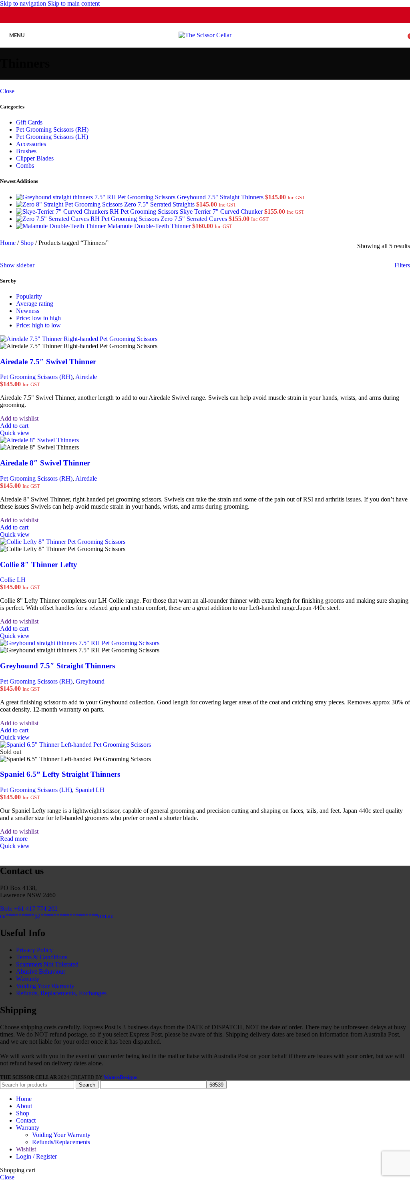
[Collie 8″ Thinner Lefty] (62, 541)
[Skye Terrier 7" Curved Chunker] (98, 211)
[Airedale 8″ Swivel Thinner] (39, 440)
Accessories (31, 143)
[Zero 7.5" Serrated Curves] (88, 218)
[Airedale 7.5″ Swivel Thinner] (78, 338)
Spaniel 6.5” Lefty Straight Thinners (60, 774)
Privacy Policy (34, 949)
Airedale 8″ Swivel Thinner (45, 463)
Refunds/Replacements (61, 1142)
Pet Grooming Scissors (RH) (52, 129)
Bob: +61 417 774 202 (29, 908)
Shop (27, 242)
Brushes (26, 151)
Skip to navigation (24, 3)
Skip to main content (74, 3)
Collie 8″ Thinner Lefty (38, 564)
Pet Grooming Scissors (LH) (52, 136)
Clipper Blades (35, 158)
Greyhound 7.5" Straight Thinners (221, 197)
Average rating (34, 303)
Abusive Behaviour (40, 971)
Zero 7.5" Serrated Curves (195, 218)
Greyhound (90, 681)
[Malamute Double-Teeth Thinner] (61, 226)
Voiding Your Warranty (45, 985)
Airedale (86, 376)
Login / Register (36, 1156)
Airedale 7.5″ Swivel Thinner (48, 361)
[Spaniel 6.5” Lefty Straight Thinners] (75, 744)
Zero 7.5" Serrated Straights (160, 204)
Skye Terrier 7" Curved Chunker (222, 211)
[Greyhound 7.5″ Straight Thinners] (79, 643)
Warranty (27, 978)
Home (8, 242)
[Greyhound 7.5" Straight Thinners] (96, 197)
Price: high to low (38, 325)
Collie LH (13, 579)
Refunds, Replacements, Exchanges (61, 993)
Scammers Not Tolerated (47, 964)
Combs (25, 165)
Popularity (29, 296)
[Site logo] (205, 35)
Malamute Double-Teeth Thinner (149, 226)
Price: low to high (38, 318)
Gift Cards (29, 122)
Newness (27, 310)
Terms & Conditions (41, 957)
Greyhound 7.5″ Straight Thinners (57, 666)
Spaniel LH (90, 789)
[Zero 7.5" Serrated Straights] (70, 204)
